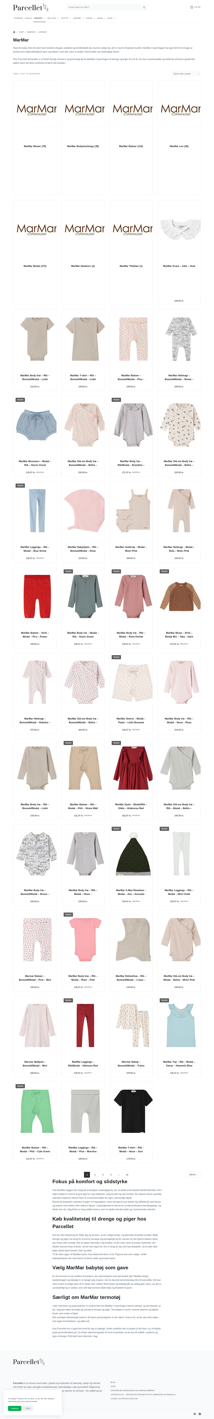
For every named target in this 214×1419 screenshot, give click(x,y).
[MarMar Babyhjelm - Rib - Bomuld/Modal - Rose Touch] (85, 511)
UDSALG (28, 18)
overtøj (71, 1243)
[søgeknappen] (144, 7)
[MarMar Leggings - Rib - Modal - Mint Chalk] (181, 854)
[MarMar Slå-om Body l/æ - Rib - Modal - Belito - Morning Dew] (181, 768)
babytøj (74, 1280)
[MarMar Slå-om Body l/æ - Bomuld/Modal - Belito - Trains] (181, 425)
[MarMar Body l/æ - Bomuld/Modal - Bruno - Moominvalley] (37, 854)
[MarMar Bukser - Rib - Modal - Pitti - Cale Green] (37, 1111)
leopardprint (99, 1202)
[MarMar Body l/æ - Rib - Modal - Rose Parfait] (133, 596)
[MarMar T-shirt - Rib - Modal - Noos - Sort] (133, 1111)
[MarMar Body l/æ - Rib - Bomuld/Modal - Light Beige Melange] (37, 768)
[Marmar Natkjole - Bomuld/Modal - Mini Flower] (37, 1025)
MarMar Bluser (35, 146)
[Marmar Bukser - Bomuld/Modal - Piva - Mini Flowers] (37, 940)
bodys (145, 1276)
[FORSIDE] (14, 32)
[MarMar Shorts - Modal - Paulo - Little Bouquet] (133, 682)
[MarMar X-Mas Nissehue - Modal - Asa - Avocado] (133, 854)
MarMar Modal (35, 266)
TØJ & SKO (51, 18)
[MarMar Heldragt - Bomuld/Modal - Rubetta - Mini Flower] (37, 682)
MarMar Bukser (131, 146)
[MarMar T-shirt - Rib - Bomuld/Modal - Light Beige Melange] (85, 339)
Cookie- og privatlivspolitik (124, 1399)
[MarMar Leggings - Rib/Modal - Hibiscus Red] (85, 1025)
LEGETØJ (77, 18)
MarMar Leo (179, 146)
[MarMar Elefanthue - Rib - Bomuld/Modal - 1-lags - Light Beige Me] (133, 940)
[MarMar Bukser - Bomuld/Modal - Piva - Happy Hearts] (133, 339)
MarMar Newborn (83, 266)
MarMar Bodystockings (83, 146)
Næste (192, 1175)
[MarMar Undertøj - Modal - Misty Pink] (133, 511)
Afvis (28, 1408)
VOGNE (89, 18)
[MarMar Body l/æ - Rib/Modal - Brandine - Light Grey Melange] (133, 425)
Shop (113, 1386)
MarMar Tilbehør (131, 266)
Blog (110, 18)
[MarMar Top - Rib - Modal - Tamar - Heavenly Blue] (181, 1025)
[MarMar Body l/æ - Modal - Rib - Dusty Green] (85, 596)
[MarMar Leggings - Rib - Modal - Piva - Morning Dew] (85, 1111)
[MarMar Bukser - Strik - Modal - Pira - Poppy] (37, 596)
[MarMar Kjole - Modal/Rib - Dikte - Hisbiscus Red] (133, 768)
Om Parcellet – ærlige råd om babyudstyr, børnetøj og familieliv (143, 1395)
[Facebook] (195, 1414)
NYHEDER (18, 18)
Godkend (14, 1408)
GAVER (100, 18)
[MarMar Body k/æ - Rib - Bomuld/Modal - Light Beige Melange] (37, 339)
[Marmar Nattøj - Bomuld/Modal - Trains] (133, 1025)
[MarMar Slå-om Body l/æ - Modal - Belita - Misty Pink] (181, 940)
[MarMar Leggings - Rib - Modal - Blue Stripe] (37, 511)
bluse (59, 1243)
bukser (148, 1239)
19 (127, 1175)
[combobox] (103, 7)
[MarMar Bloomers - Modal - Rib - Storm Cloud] (37, 425)
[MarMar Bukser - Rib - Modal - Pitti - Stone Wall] (85, 768)
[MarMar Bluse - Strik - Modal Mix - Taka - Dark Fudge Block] (181, 596)
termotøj (75, 1309)
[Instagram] (200, 1414)
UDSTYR (64, 18)
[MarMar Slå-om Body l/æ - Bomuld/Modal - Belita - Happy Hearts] (85, 425)
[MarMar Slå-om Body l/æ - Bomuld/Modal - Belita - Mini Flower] (85, 682)
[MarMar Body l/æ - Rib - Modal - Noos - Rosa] (181, 682)
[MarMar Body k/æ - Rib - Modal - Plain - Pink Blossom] (85, 940)
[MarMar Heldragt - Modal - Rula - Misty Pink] (181, 511)
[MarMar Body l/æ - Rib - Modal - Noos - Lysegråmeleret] (85, 854)
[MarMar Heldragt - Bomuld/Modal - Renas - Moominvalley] (181, 339)
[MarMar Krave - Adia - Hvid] (181, 230)
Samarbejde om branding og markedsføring (132, 1391)
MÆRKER (38, 18)
